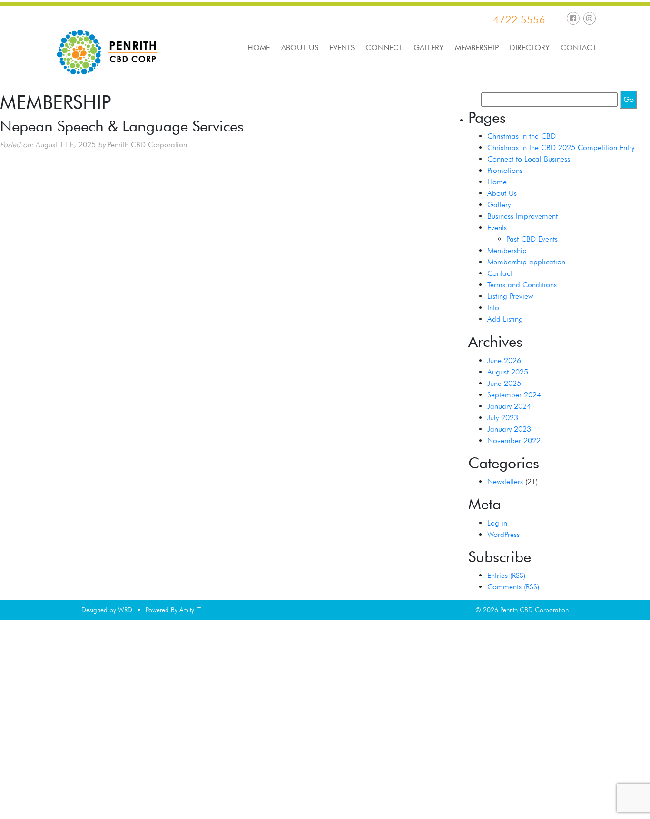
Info (493, 307)
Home (258, 47)
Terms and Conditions (522, 284)
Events (342, 47)
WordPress (503, 534)
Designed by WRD (106, 610)
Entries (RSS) (506, 575)
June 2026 (504, 360)
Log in (497, 522)
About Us (299, 47)
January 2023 (509, 429)
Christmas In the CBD (521, 136)
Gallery (428, 47)
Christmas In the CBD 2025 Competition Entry (560, 147)
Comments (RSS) (513, 586)
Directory (530, 47)
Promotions (504, 170)
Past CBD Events (532, 238)
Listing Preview (510, 296)
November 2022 (514, 440)
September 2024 (514, 394)
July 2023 (502, 417)
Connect (384, 47)
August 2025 (507, 371)
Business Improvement (522, 216)
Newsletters (505, 481)
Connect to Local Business (528, 158)
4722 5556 (519, 19)
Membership (477, 47)
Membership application (526, 261)
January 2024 (509, 406)
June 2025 (504, 383)
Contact (578, 47)
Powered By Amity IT (173, 610)
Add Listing (505, 319)
